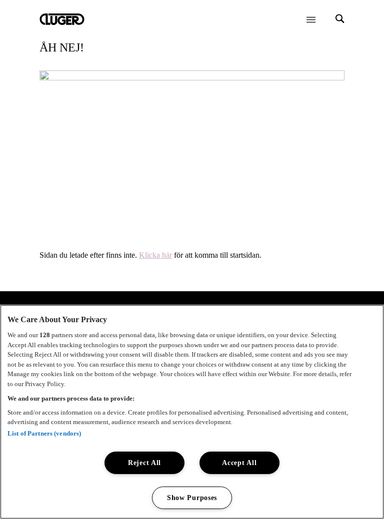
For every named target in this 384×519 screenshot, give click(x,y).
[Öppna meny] (311, 19)
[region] (192, 412)
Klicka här (155, 255)
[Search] (340, 19)
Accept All (239, 463)
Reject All (144, 463)
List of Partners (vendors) (44, 433)
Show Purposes (192, 498)
